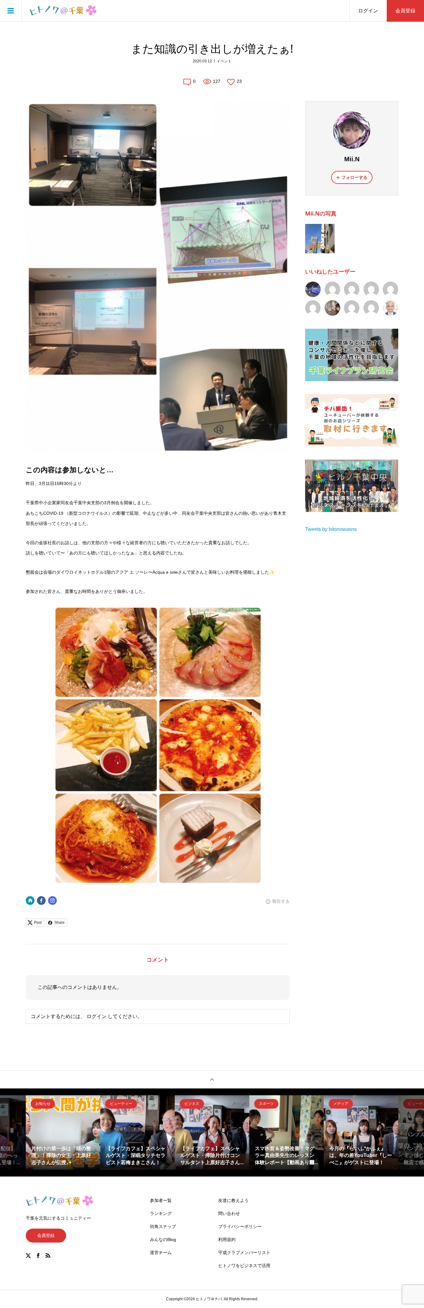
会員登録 (405, 10)
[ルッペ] (390, 289)
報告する (281, 901)
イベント (224, 61)
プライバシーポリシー (240, 1226)
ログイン (368, 10)
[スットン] (332, 289)
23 (239, 81)
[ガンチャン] (313, 289)
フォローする (354, 177)
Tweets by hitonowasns (331, 529)
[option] (63, 1132)
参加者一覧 (161, 1200)
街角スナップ (163, 1226)
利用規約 (227, 1239)
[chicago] (390, 308)
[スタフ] (371, 289)
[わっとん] (371, 308)
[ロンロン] (313, 308)
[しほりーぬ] (351, 308)
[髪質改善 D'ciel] (332, 308)
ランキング (161, 1213)
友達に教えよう (233, 1200)
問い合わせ (229, 1213)
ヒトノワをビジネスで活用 (244, 1265)
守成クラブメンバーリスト (244, 1252)
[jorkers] (351, 289)
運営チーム (161, 1252)
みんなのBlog (163, 1239)
